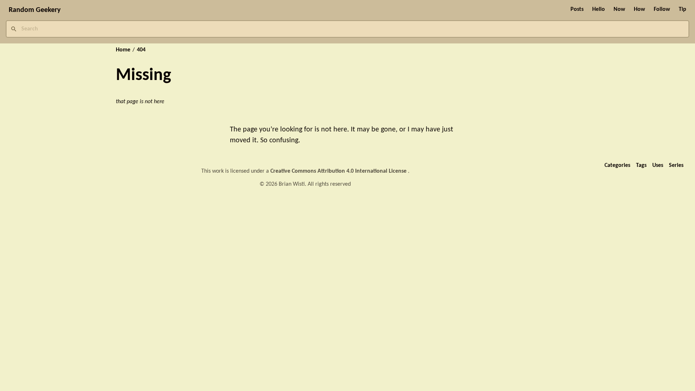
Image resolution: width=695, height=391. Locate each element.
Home (123, 50)
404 (141, 50)
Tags (641, 165)
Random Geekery (34, 10)
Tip (682, 9)
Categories (617, 165)
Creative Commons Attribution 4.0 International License (339, 171)
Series (676, 165)
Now (619, 9)
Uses (657, 165)
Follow (662, 9)
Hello (598, 9)
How (639, 9)
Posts (577, 9)
